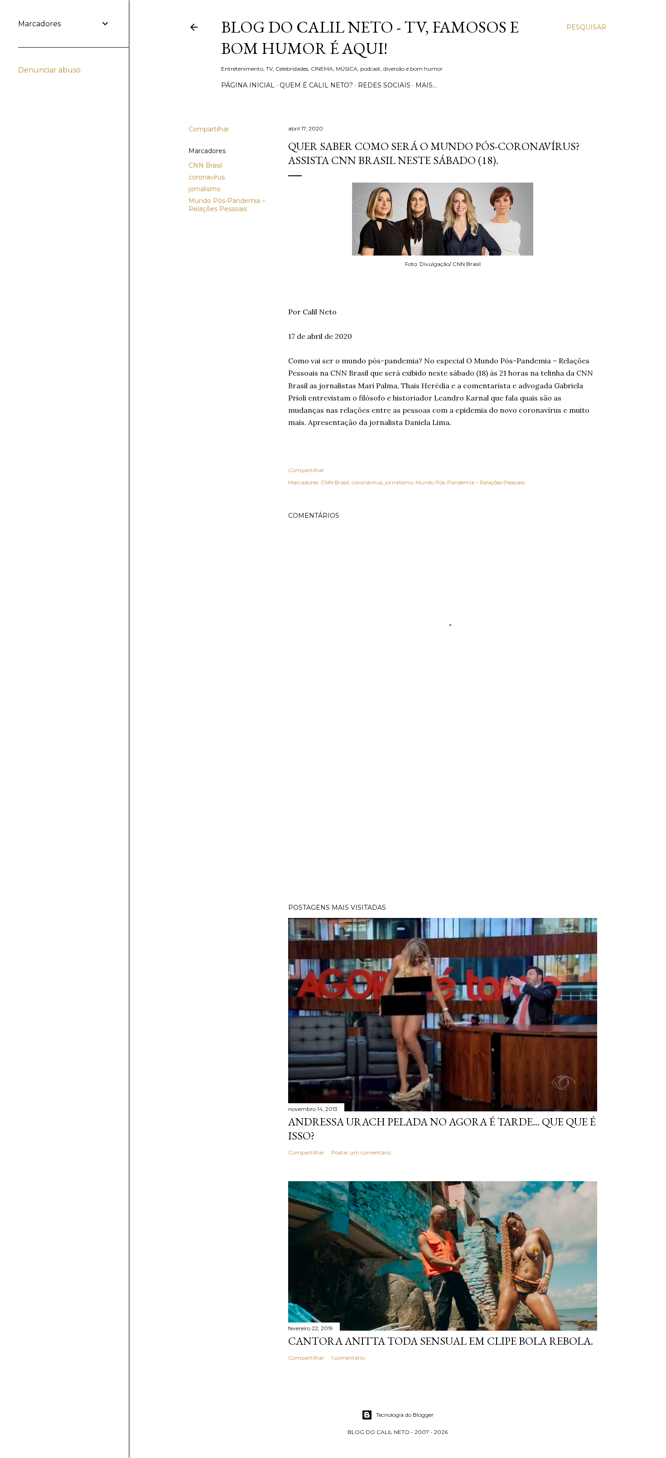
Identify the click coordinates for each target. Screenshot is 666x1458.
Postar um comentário (361, 1152)
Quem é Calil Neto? (316, 85)
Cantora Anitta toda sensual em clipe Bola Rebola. (440, 1341)
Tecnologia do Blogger (405, 1414)
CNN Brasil (205, 165)
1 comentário (348, 1357)
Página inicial (248, 85)
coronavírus (206, 177)
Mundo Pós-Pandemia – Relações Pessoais (226, 205)
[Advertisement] (442, 817)
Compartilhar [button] (208, 129)
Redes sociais (384, 85)
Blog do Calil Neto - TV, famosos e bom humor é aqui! (370, 37)
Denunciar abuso (49, 70)
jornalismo (204, 189)
